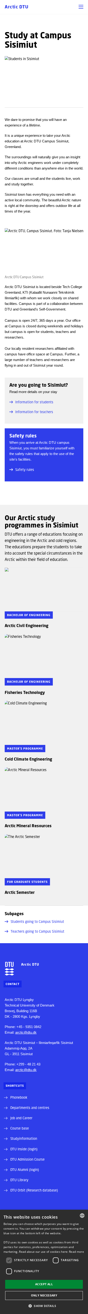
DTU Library (19, 1180)
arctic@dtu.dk (26, 1032)
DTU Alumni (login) (24, 1169)
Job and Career (21, 1118)
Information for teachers (34, 412)
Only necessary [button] (44, 1295)
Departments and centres (29, 1107)
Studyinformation (23, 1138)
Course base (19, 1128)
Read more (76, 1252)
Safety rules (24, 469)
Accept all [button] (44, 1284)
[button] (81, 7)
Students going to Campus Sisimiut (37, 921)
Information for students (34, 402)
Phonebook (18, 1097)
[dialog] (44, 1262)
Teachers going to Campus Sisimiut (37, 931)
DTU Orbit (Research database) (34, 1190)
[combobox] (82, 1215)
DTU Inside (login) (24, 1149)
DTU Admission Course (27, 1159)
